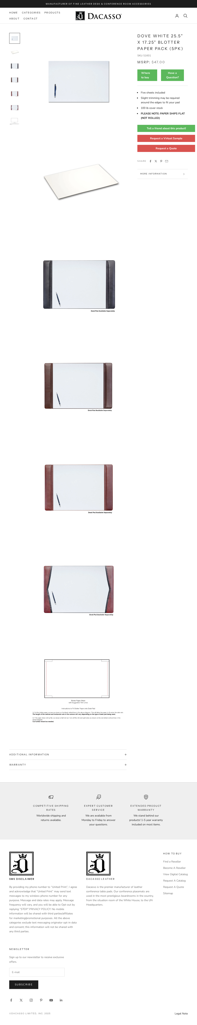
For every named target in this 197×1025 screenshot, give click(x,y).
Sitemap (168, 893)
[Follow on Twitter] (21, 1000)
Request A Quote (173, 887)
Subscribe (24, 984)
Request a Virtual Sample (166, 138)
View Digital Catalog (175, 874)
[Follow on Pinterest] (41, 1000)
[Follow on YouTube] (51, 1000)
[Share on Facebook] (150, 161)
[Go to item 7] (14, 121)
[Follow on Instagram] (31, 1000)
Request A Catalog (174, 880)
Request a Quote (166, 148)
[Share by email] (166, 161)
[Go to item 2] (14, 52)
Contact (30, 18)
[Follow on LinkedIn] (61, 1000)
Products (52, 12)
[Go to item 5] (14, 93)
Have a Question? (172, 75)
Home (13, 12)
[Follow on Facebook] (11, 1000)
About (14, 18)
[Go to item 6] (14, 107)
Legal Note (181, 1013)
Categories (31, 12)
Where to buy (145, 75)
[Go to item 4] (14, 79)
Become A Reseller (174, 868)
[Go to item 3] (14, 66)
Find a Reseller (172, 861)
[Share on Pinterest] (161, 161)
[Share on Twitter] (155, 161)
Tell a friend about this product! (166, 128)
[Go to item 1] (14, 38)
